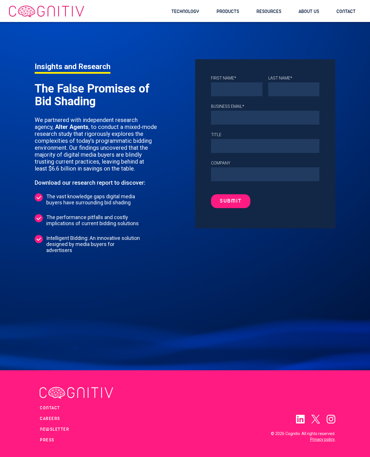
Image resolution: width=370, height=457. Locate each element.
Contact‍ (50, 408)
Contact (346, 11)
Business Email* (227, 106)
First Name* (223, 78)
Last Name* (280, 78)
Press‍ (47, 440)
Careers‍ (50, 419)
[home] (87, 11)
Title (216, 134)
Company (220, 163)
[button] (188, 11)
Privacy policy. (322, 439)
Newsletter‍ (54, 429)
